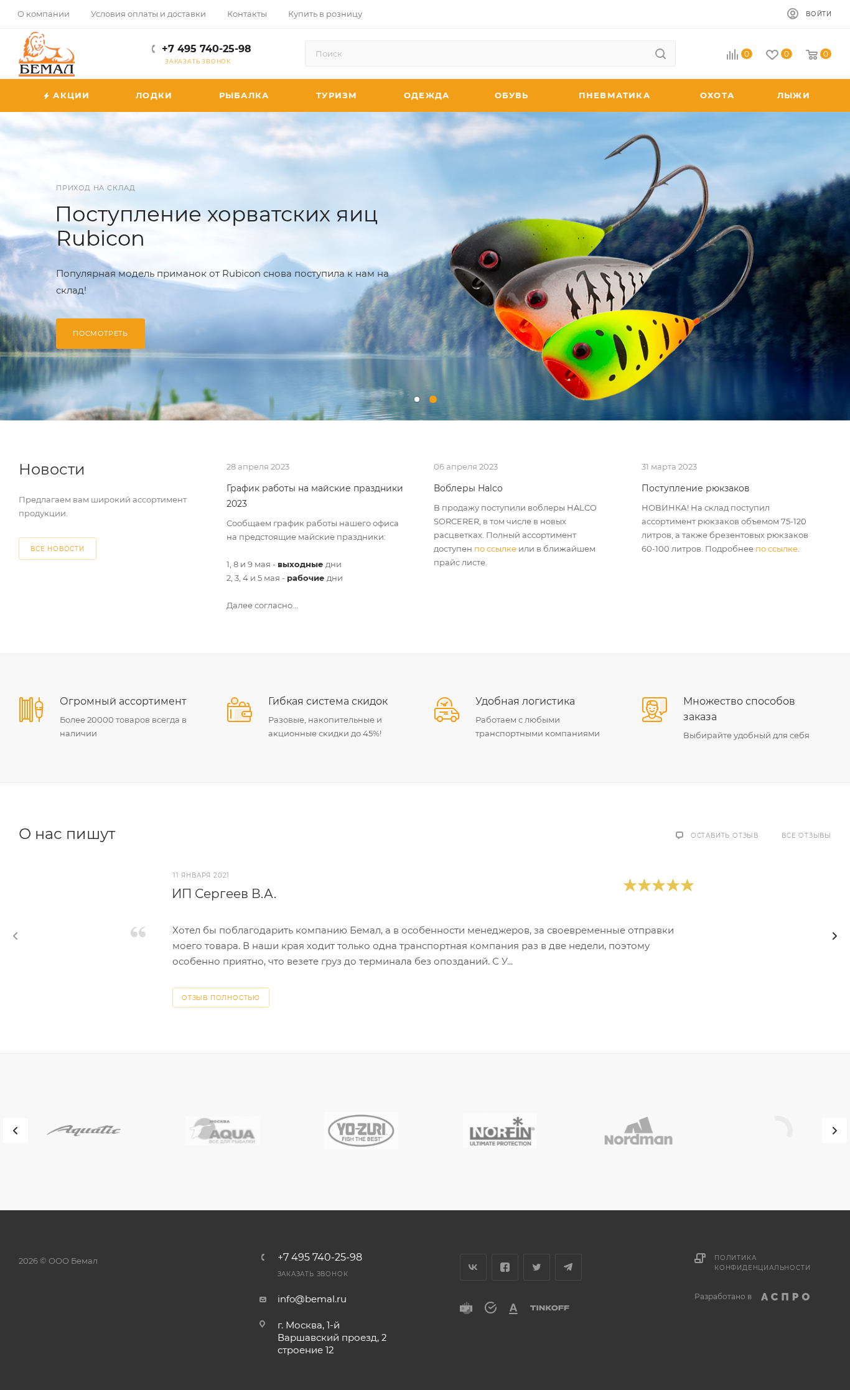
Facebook (505, 1267)
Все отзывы (806, 836)
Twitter (536, 1267)
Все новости (57, 549)
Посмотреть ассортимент (132, 321)
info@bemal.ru (312, 1299)
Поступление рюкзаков (696, 488)
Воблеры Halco (468, 488)
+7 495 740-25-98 (206, 49)
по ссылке (495, 549)
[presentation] (15, 936)
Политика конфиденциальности (762, 1263)
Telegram (568, 1267)
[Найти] (660, 53)
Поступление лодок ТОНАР (206, 226)
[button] (417, 399)
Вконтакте (473, 1267)
